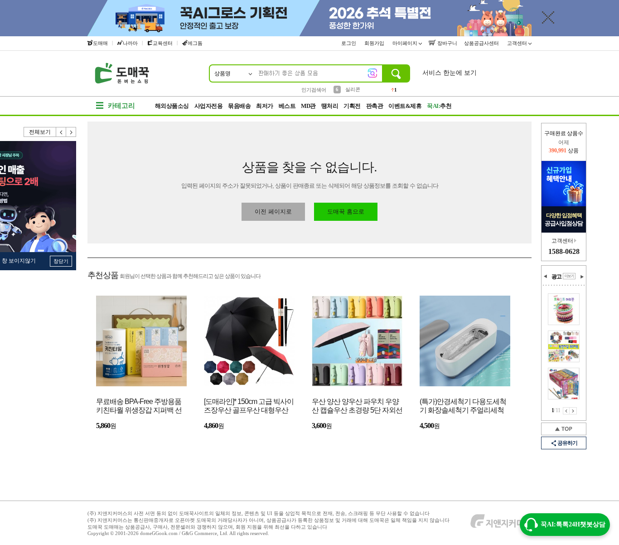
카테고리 (121, 105)
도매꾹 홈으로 (345, 211)
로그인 (349, 43)
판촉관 (374, 105)
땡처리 (330, 105)
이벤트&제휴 (404, 105)
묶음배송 (239, 105)
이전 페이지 (566, 410)
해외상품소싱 (172, 105)
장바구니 (446, 43)
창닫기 (60, 261)
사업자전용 (208, 105)
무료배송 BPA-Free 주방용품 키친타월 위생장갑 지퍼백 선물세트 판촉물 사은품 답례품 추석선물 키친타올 (139, 406)
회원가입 (375, 43)
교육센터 (163, 43)
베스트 (287, 105)
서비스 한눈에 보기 (449, 72)
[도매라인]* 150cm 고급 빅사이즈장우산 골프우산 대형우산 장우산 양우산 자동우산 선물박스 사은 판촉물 (249, 406)
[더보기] (569, 276)
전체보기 (40, 132)
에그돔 (195, 43)
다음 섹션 (582, 277)
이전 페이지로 (273, 211)
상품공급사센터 (482, 43)
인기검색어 (313, 89)
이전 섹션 (545, 277)
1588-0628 (564, 251)
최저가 (264, 105)
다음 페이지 (573, 410)
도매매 (100, 43)
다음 (71, 132)
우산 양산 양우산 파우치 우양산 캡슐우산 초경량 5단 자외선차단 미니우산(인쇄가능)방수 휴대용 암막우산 (357, 406)
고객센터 (517, 43)
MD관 (308, 105)
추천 (439, 105)
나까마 (130, 43)
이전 (61, 132)
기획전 (352, 105)
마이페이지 (405, 43)
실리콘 (352, 89)
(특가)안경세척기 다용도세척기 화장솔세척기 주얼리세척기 (463, 406)
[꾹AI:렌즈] (372, 73)
